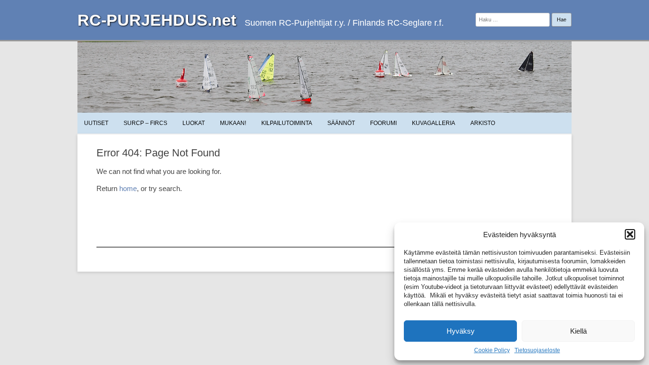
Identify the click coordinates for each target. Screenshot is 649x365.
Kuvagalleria (433, 123)
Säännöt (341, 123)
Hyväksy (461, 331)
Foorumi (383, 123)
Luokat (193, 123)
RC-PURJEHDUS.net (156, 20)
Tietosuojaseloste (537, 350)
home (128, 188)
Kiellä (578, 331)
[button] (630, 234)
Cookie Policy (492, 350)
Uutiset (96, 123)
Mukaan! (233, 123)
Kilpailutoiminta (286, 123)
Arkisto (482, 123)
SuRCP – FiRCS (145, 123)
